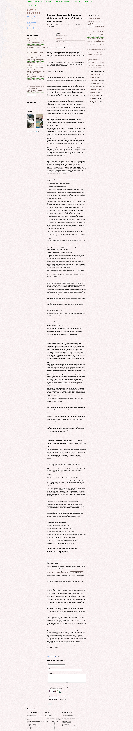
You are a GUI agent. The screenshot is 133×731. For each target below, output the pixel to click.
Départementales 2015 (48, 715)
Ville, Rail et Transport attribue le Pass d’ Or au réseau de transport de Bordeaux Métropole (95, 31)
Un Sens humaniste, (94, 101)
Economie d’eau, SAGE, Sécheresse (33, 713)
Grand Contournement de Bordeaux (33, 725)
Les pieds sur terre (94, 95)
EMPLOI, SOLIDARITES (66, 724)
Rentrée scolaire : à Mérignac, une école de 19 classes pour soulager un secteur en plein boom (96, 49)
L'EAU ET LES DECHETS (35, 1)
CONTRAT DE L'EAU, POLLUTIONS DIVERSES (34, 716)
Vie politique (32, 5)
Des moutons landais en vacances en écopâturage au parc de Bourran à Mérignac (95, 59)
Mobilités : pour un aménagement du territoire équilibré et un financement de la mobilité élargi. (36, 42)
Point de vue (58, 722)
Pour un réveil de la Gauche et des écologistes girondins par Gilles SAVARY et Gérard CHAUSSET (35, 64)
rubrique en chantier (65, 713)
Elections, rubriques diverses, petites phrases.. (69, 725)
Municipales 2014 (47, 713)
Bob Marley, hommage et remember (34, 45)
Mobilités (77, 1)
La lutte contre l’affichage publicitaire (67, 715)
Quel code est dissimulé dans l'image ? (58, 696)
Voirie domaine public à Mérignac (32, 722)
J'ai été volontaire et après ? (32, 83)
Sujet (49, 668)
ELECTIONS (49, 1)
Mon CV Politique (30, 84)
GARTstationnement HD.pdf (62, 35)
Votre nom (50, 663)
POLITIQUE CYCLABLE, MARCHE (32, 724)
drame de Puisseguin (94, 83)
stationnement (93, 80)
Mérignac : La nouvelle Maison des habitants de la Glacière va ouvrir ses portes (94, 54)
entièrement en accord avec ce (96, 89)
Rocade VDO (29, 728)
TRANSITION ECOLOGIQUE (63, 1)
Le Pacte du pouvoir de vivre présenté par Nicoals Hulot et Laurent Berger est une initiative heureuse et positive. (35, 52)
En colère (92, 98)
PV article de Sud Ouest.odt (62, 41)
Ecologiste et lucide (31, 69)
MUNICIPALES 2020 (48, 716)
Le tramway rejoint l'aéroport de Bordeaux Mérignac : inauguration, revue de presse (40, 721)
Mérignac (57, 721)
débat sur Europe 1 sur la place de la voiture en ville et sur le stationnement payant (71, 40)
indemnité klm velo (94, 92)
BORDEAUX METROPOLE (66, 722)
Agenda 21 (63, 716)
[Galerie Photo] (30, 120)
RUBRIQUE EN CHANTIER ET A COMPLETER (52, 718)
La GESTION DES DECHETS (31, 715)
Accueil (48, 24)
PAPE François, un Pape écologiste (34, 38)
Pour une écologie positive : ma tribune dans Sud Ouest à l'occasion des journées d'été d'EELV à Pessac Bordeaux (36, 76)
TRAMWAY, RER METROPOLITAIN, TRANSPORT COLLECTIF (37, 727)
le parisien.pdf (59, 38)
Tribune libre (88, 1)
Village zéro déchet (94, 77)
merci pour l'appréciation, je (96, 74)
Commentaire (51, 673)
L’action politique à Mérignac (66, 721)
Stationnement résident (95, 86)
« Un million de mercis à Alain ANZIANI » (95, 34)
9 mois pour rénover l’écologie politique (35, 67)
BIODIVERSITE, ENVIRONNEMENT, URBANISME (70, 718)
